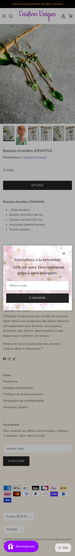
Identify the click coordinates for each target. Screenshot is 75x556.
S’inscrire (37, 298)
